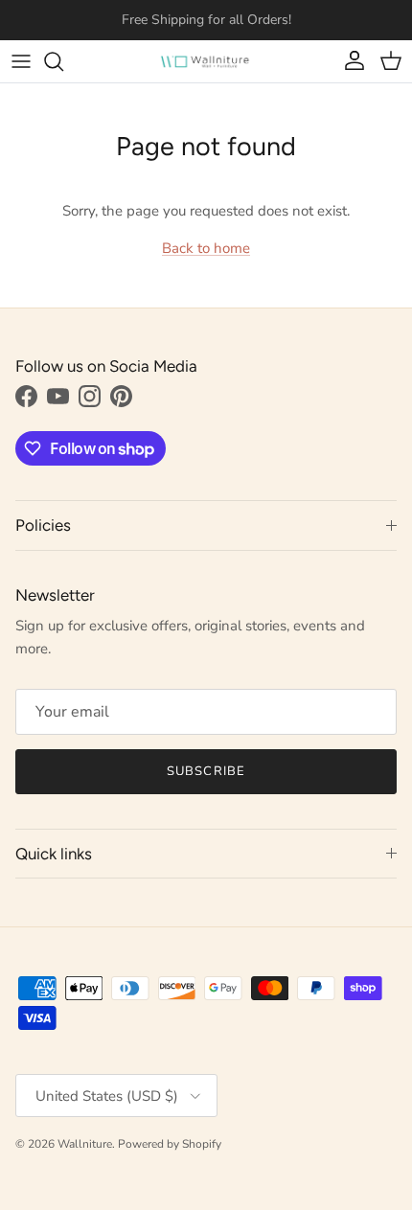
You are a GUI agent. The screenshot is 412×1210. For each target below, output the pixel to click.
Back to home (206, 248)
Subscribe (205, 771)
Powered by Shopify (169, 1144)
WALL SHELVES (202, 27)
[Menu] (21, 61)
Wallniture (84, 1144)
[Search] (63, 61)
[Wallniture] (206, 61)
